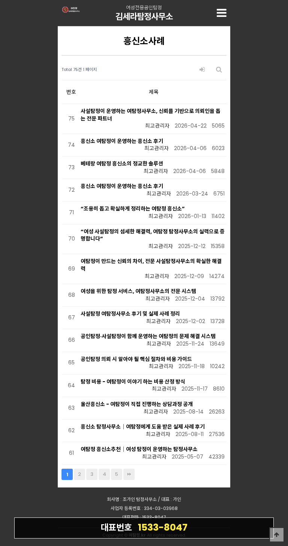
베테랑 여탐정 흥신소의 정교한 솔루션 (122, 163)
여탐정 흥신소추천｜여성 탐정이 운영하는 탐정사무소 (139, 449)
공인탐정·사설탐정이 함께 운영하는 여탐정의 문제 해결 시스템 (148, 336)
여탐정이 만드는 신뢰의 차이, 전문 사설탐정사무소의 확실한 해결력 (151, 264)
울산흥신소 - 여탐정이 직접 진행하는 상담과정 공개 (137, 404)
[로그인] (202, 69)
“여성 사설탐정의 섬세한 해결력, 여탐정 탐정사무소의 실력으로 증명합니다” (153, 235)
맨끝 (129, 474)
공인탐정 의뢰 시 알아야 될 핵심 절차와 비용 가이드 (136, 359)
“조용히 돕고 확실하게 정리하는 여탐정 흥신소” (133, 208)
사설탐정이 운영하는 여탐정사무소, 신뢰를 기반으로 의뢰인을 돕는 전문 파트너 (150, 114)
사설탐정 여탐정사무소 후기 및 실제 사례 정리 (130, 313)
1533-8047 (144, 527)
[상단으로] (276, 534)
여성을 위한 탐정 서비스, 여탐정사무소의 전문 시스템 (138, 291)
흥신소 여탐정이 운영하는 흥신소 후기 (122, 141)
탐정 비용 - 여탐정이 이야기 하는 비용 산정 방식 (133, 381)
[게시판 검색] (219, 69)
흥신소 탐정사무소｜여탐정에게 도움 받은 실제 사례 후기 (143, 426)
